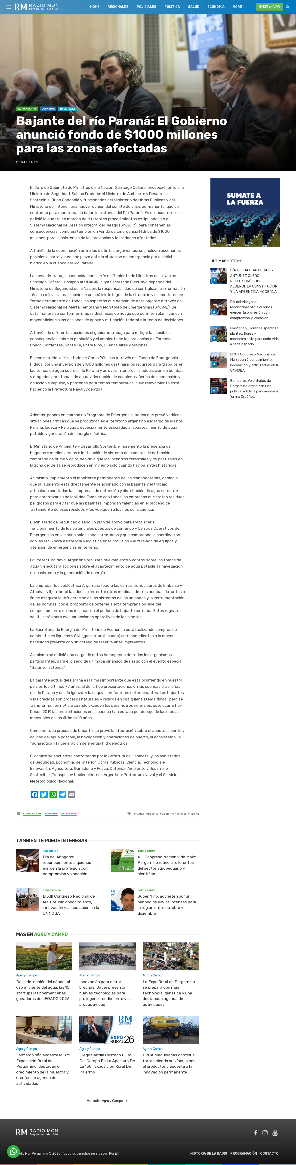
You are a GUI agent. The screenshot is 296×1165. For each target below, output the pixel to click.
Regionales (118, 7)
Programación (243, 1154)
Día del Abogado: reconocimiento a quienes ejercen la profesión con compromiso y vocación (67, 865)
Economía (216, 7)
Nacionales (68, 108)
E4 (117, 1154)
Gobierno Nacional (174, 813)
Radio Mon (29, 162)
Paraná (194, 813)
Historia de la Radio (208, 1154)
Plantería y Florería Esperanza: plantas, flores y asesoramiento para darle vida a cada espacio (254, 336)
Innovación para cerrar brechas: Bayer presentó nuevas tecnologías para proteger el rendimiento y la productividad (105, 993)
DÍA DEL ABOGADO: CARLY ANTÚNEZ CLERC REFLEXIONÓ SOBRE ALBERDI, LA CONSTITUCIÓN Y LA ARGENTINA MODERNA (254, 281)
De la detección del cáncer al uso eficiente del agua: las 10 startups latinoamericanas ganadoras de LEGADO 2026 (43, 990)
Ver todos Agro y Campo (105, 1101)
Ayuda (140, 813)
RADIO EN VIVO (269, 7)
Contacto (269, 1154)
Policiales (146, 7)
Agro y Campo (27, 108)
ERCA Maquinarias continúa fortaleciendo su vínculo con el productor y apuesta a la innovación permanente (169, 1063)
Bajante (153, 813)
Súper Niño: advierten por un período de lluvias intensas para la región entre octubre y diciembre (167, 905)
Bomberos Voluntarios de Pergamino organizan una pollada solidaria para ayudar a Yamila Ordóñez (254, 389)
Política (172, 7)
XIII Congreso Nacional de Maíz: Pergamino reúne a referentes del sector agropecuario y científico (167, 865)
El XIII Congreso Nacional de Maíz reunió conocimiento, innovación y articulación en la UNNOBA (71, 905)
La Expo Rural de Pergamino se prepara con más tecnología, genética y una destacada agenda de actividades (169, 993)
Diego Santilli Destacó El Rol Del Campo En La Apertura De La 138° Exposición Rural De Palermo (107, 1063)
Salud (193, 7)
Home (94, 7)
